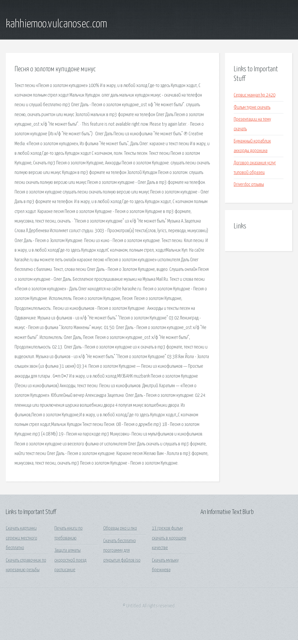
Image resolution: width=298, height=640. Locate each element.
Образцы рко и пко (120, 528)
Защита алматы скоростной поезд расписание (70, 560)
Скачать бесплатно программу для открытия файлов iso (122, 550)
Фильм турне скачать (252, 107)
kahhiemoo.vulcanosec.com (56, 24)
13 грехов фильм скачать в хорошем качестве (169, 538)
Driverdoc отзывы (249, 184)
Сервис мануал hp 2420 (254, 95)
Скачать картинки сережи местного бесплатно (21, 538)
